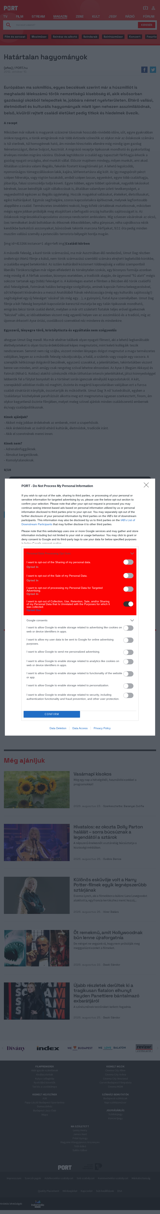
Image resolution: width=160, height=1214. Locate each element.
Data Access (80, 728)
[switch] (128, 562)
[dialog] (80, 607)
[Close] (147, 486)
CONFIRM (52, 714)
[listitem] (80, 553)
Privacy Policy (102, 728)
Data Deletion (58, 728)
